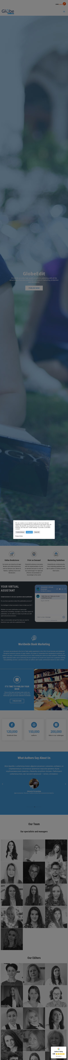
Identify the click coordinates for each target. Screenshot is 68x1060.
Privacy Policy (19, 536)
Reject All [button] (37, 532)
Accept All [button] (29, 532)
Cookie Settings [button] (20, 532)
